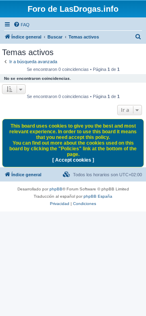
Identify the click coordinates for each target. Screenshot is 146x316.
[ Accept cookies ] (73, 160)
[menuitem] (21, 25)
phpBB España (98, 196)
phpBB (55, 189)
